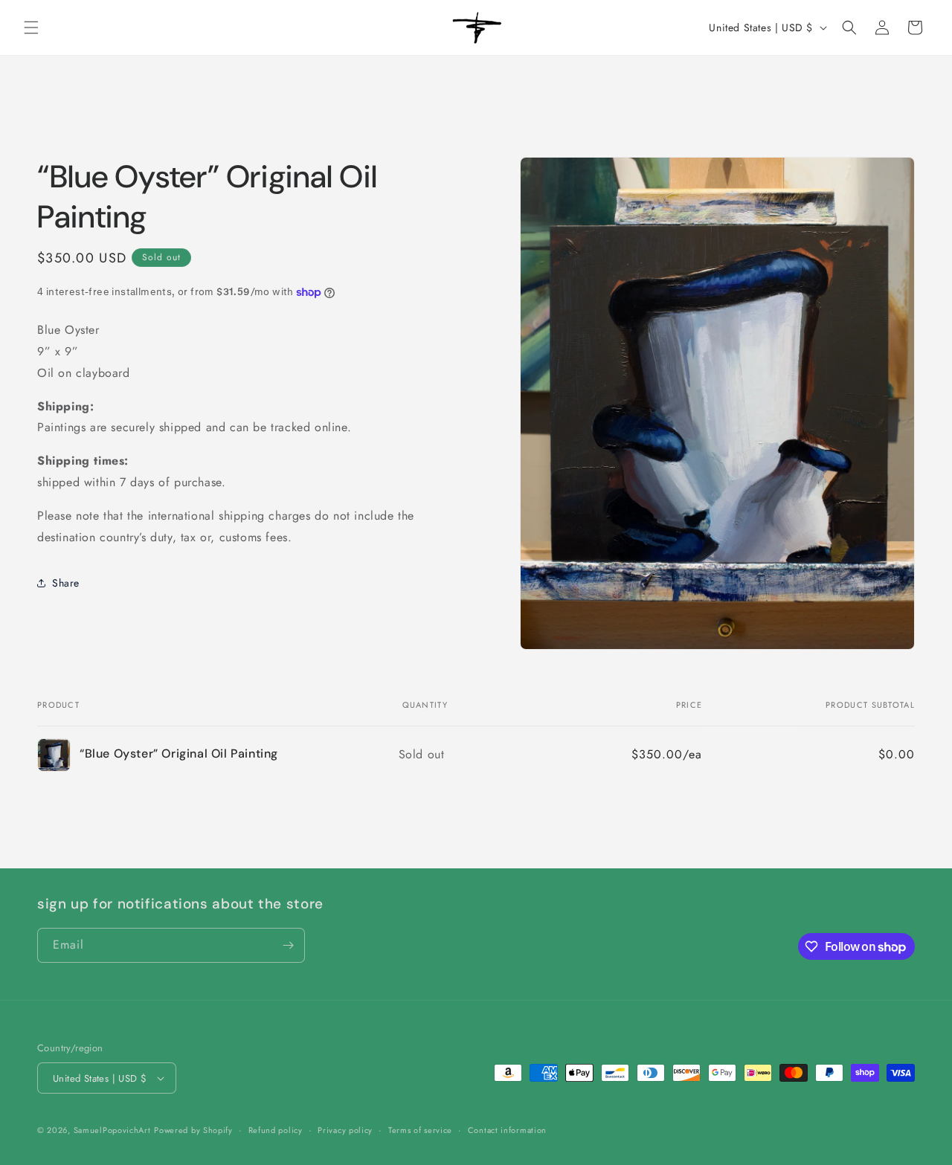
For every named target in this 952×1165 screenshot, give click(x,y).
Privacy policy (345, 1130)
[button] (31, 27)
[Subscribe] (287, 945)
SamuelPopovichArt (112, 1130)
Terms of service (420, 1130)
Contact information (507, 1130)
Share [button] (66, 582)
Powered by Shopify (193, 1130)
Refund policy (275, 1130)
